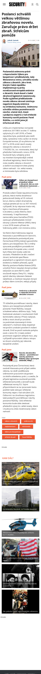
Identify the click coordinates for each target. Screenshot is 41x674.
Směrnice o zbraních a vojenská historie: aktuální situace (28, 293)
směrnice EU (28, 421)
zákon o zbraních (11, 421)
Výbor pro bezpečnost (12, 432)
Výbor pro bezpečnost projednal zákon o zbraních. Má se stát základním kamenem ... (29, 183)
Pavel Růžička (27, 437)
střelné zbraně (10, 437)
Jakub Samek (12, 40)
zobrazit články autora (14, 42)
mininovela (26, 426)
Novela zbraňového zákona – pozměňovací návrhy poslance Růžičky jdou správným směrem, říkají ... (29, 357)
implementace (10, 426)
